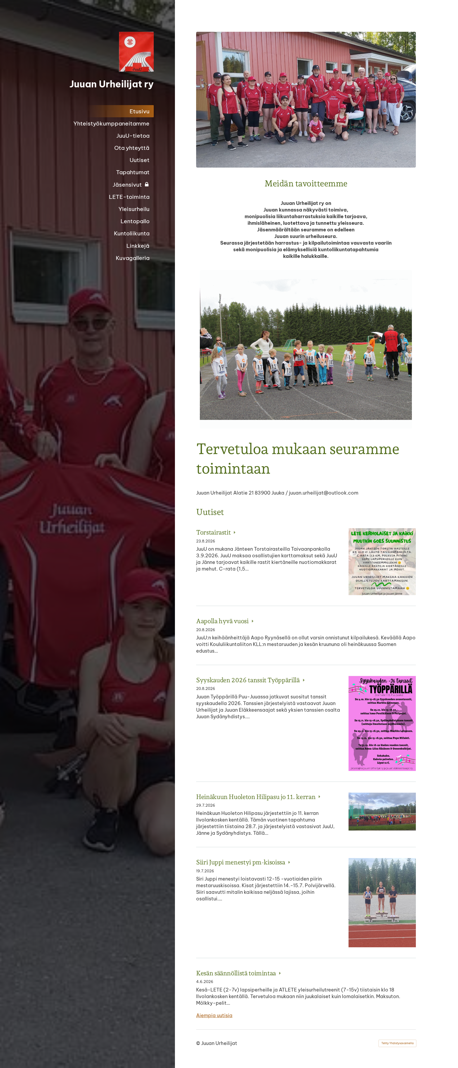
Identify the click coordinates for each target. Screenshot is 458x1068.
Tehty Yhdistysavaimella (397, 1043)
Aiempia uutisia (214, 1015)
